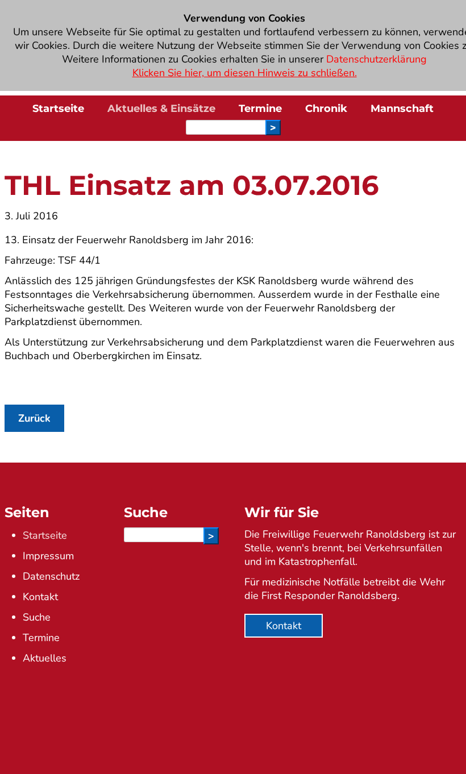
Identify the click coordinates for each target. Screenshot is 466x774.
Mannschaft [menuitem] (402, 108)
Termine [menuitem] (260, 108)
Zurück (34, 418)
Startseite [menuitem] (58, 108)
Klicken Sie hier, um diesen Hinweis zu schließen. (244, 73)
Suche (37, 617)
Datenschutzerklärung (376, 59)
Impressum (48, 556)
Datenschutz (51, 576)
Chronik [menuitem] (326, 108)
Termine (41, 637)
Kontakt (40, 597)
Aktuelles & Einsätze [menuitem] (161, 108)
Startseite (45, 535)
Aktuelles (44, 658)
